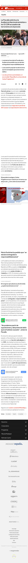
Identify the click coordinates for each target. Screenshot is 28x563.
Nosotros (4, 422)
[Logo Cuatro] (14, 461)
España (3, 14)
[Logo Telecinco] (14, 456)
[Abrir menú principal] (26, 8)
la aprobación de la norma (19, 107)
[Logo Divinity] (14, 466)
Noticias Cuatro (6, 438)
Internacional (15, 11)
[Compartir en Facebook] (25, 84)
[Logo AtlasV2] (14, 511)
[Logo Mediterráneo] (14, 521)
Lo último (3, 11)
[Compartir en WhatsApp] (16, 84)
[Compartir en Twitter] (19, 84)
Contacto (14, 542)
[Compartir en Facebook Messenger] (22, 84)
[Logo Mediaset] (14, 445)
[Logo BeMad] (14, 491)
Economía (22, 11)
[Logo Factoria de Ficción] (14, 476)
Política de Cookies (14, 536)
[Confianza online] (14, 557)
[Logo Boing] (14, 481)
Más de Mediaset (6, 434)
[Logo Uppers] (14, 496)
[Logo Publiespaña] (14, 516)
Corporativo (5, 426)
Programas (4, 430)
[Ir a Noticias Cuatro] (9, 8)
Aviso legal (14, 528)
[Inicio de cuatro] (2, 8)
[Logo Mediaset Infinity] (14, 451)
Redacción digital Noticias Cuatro (9, 53)
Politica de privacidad (14, 532)
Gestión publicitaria (14, 538)
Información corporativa (14, 530)
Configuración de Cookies (14, 534)
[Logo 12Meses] (14, 507)
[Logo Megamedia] (15, 550)
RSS (14, 540)
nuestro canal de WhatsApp (17, 408)
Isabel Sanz (3, 55)
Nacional (9, 11)
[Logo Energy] (14, 486)
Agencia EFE (21, 53)
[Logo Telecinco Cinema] (14, 501)
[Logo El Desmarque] (14, 471)
